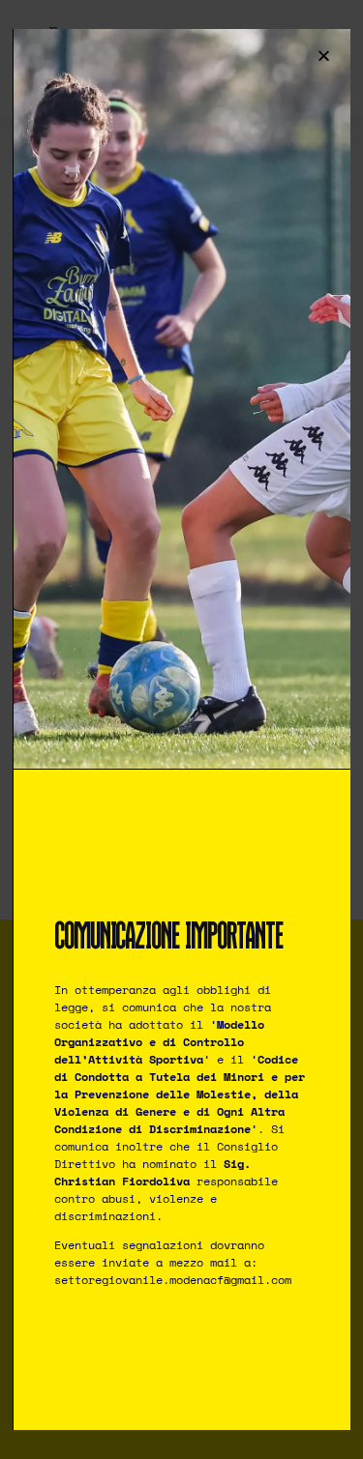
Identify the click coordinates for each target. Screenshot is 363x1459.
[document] (181, 729)
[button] (324, 55)
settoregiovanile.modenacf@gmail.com (172, 1279)
